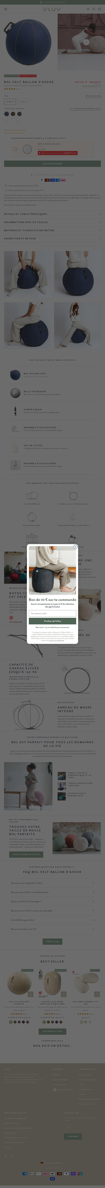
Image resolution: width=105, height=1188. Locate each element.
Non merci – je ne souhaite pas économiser (52, 627)
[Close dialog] (75, 547)
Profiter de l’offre (52, 621)
